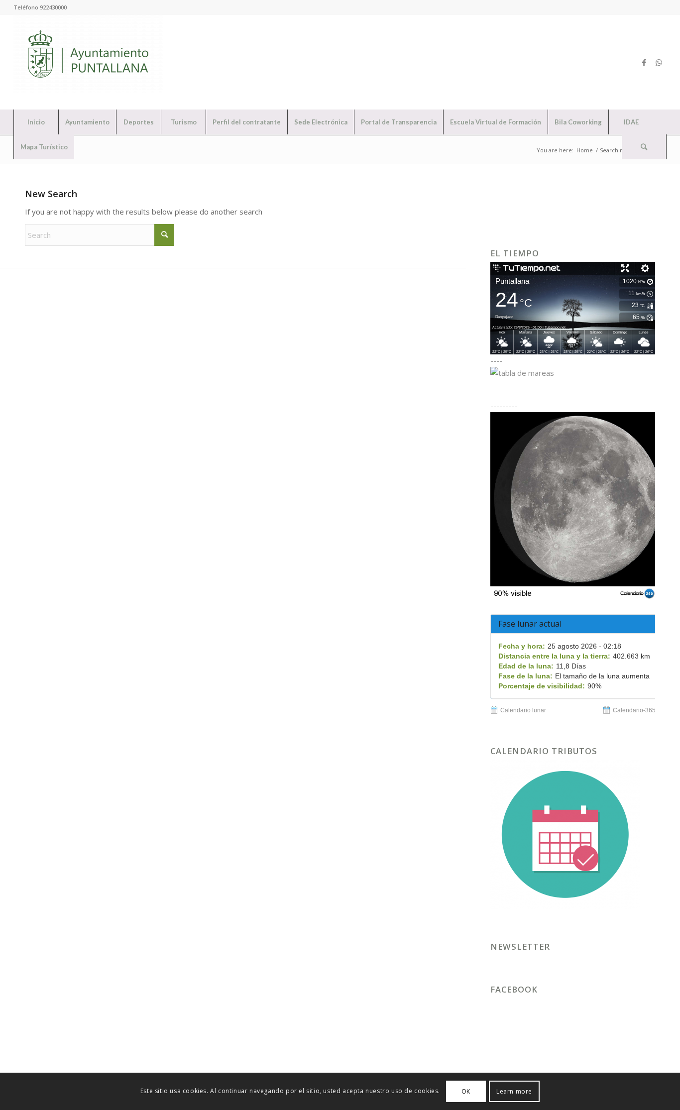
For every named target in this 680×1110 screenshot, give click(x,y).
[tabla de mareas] (572, 373)
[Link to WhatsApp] (659, 62)
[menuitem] (35, 122)
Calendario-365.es (638, 710)
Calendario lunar (523, 710)
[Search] (644, 146)
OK (465, 1091)
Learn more (514, 1091)
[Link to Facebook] (644, 62)
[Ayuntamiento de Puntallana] (88, 62)
